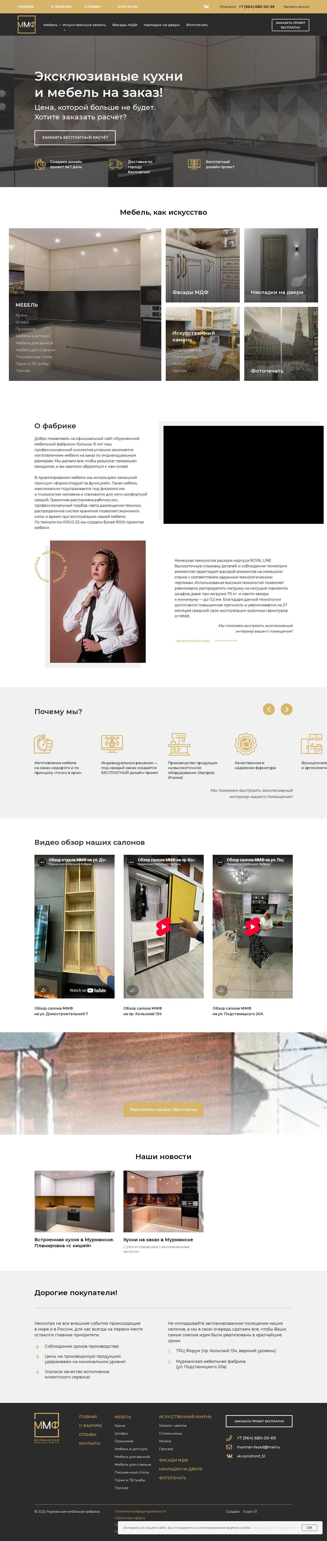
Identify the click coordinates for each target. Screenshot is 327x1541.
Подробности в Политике (273, 1528)
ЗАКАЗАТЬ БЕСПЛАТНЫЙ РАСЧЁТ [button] (75, 137)
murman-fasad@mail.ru (258, 1447)
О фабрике (90, 1426)
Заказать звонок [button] (296, 7)
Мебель (50, 25)
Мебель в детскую (33, 336)
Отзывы (87, 1435)
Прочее (23, 371)
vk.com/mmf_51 (251, 1456)
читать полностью (193, 641)
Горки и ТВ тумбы (32, 364)
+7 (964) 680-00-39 (257, 7)
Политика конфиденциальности (140, 1511)
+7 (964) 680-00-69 (256, 1438)
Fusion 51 (250, 1512)
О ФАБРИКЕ (61, 7)
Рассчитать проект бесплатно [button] (163, 1109)
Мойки (179, 364)
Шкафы (22, 322)
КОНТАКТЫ (128, 7)
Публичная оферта (130, 1518)
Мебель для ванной (34, 343)
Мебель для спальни (35, 350)
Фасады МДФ (124, 25)
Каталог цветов (186, 350)
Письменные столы (34, 357)
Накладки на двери (162, 25)
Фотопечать (197, 25)
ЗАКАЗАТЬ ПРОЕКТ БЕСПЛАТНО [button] (290, 25)
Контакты (89, 1443)
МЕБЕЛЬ (27, 305)
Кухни (21, 315)
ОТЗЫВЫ (92, 7)
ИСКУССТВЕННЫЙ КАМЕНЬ (185, 1417)
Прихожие (26, 329)
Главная (26, 7)
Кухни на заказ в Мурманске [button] (158, 1239)
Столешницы (185, 357)
